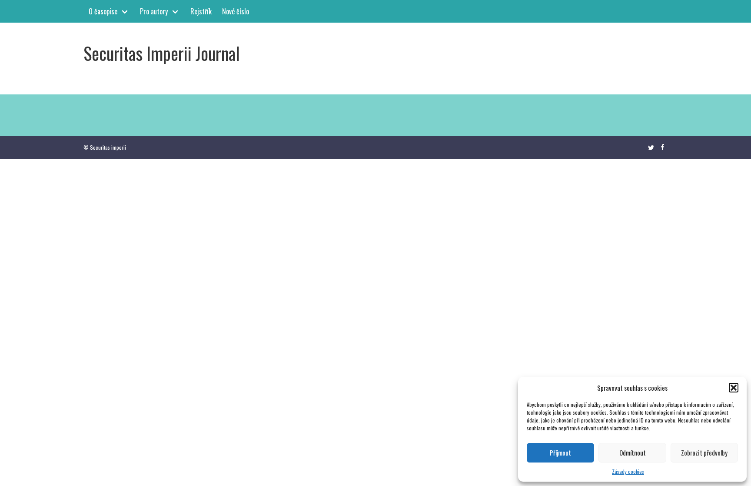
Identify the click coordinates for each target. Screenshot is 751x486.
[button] (733, 387)
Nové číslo (235, 11)
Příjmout (560, 452)
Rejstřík (201, 11)
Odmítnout (632, 452)
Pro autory (154, 11)
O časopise (103, 11)
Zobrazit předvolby (704, 452)
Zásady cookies (628, 471)
